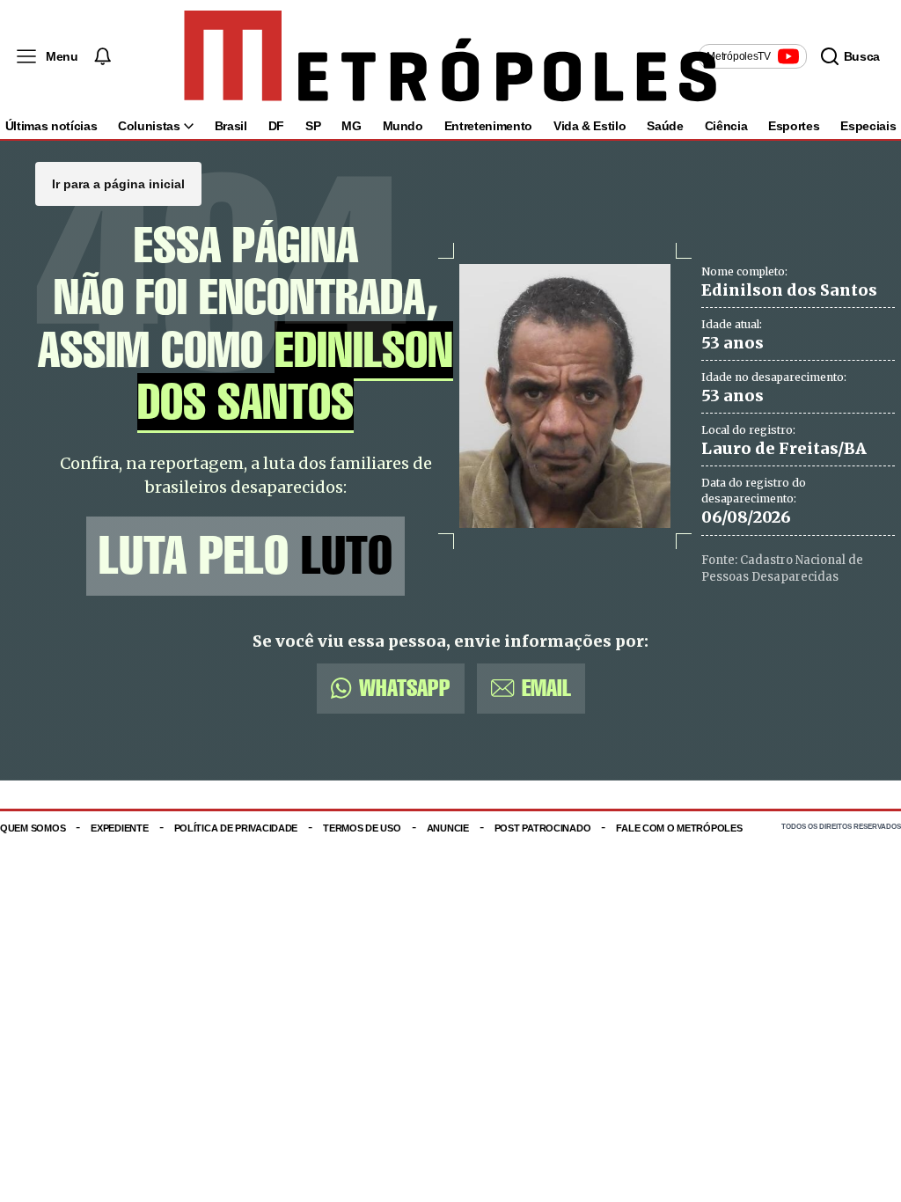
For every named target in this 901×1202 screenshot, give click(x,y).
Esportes (793, 126)
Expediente (119, 828)
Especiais (868, 126)
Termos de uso (361, 828)
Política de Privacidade (236, 828)
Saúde (665, 126)
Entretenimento (488, 126)
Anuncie (448, 828)
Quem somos (32, 828)
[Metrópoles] (450, 56)
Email (546, 687)
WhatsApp (404, 687)
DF (276, 126)
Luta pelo (245, 555)
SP (312, 126)
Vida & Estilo (589, 126)
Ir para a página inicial (118, 184)
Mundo (403, 126)
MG (351, 126)
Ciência (726, 126)
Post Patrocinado (542, 828)
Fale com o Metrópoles (679, 828)
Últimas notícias (51, 126)
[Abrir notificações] (102, 56)
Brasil (231, 126)
